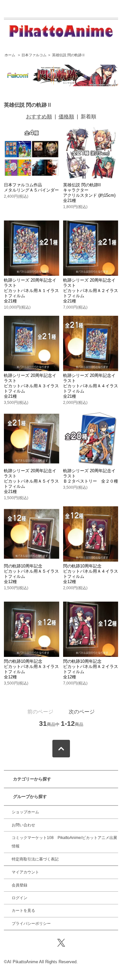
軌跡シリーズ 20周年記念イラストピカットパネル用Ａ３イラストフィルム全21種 (31, 386)
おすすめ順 (39, 116)
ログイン (19, 898)
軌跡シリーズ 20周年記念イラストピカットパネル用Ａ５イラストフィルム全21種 (31, 481)
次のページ (82, 711)
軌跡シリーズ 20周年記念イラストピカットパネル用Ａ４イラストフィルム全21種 (90, 386)
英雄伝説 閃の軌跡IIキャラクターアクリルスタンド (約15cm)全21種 (89, 192)
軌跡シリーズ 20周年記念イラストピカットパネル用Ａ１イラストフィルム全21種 (31, 290)
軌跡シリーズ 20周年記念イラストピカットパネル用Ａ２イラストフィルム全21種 (90, 290)
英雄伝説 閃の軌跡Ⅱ (68, 55)
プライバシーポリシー (31, 923)
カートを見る (23, 910)
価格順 (66, 116)
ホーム (10, 55)
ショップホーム (25, 812)
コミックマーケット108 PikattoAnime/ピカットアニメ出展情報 (64, 841)
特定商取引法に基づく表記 (35, 859)
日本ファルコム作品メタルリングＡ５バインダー (31, 187)
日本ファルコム (34, 55)
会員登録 (19, 885)
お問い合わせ (23, 825)
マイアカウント (25, 872)
